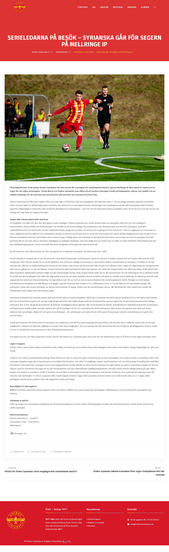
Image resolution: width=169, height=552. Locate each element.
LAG (94, 7)
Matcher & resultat (95, 523)
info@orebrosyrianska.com (142, 524)
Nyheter (68, 452)
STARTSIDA (83, 7)
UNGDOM (104, 7)
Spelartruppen (94, 519)
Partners (90, 526)
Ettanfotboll (58, 452)
